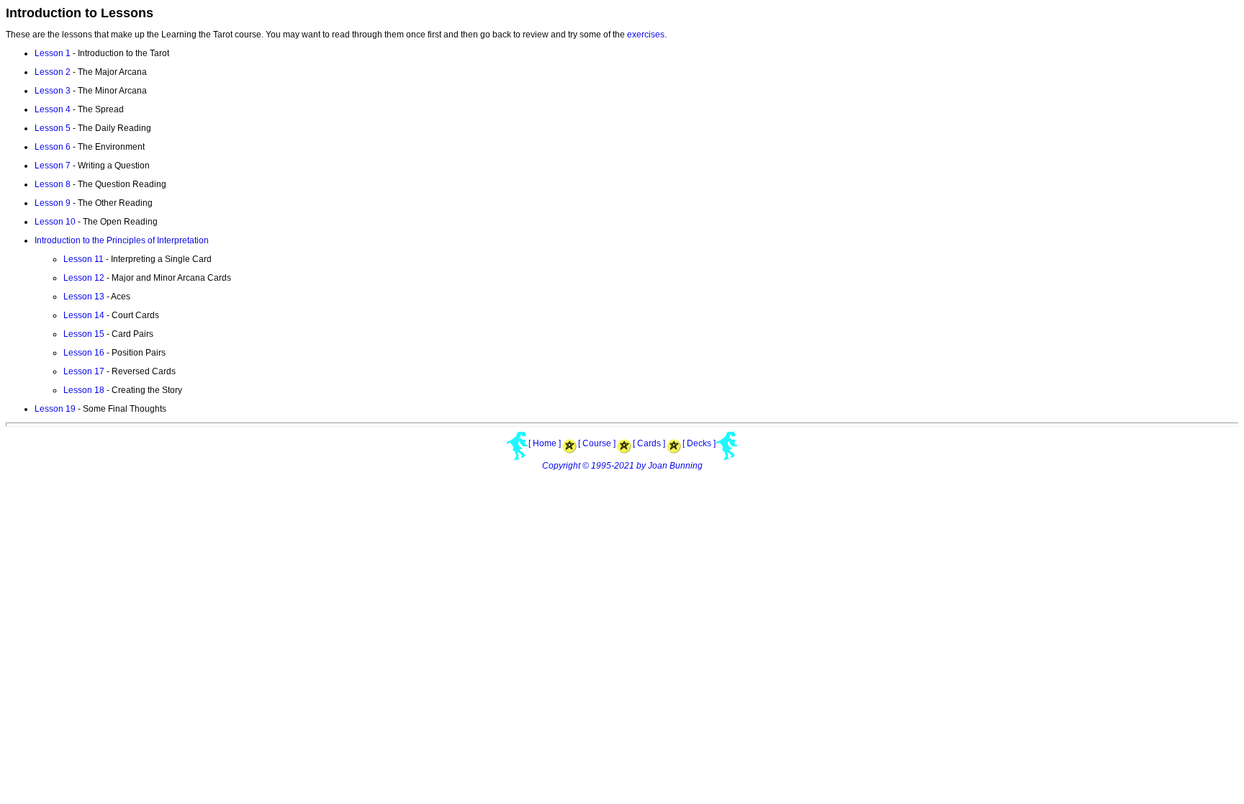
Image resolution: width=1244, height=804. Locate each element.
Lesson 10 (55, 222)
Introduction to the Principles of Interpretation (122, 240)
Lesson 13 (83, 297)
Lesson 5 (53, 128)
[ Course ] (597, 443)
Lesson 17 (83, 371)
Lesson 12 (83, 278)
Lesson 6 (53, 147)
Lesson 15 (83, 334)
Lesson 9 (53, 203)
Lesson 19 (55, 409)
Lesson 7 (53, 166)
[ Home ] (544, 443)
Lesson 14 (83, 315)
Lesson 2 (53, 72)
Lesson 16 (83, 353)
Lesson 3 (53, 91)
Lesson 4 (53, 109)
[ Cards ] (649, 443)
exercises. (647, 35)
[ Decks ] (699, 443)
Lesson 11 (83, 259)
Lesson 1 (53, 53)
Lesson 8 (53, 184)
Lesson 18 (83, 390)
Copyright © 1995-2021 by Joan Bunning (622, 466)
